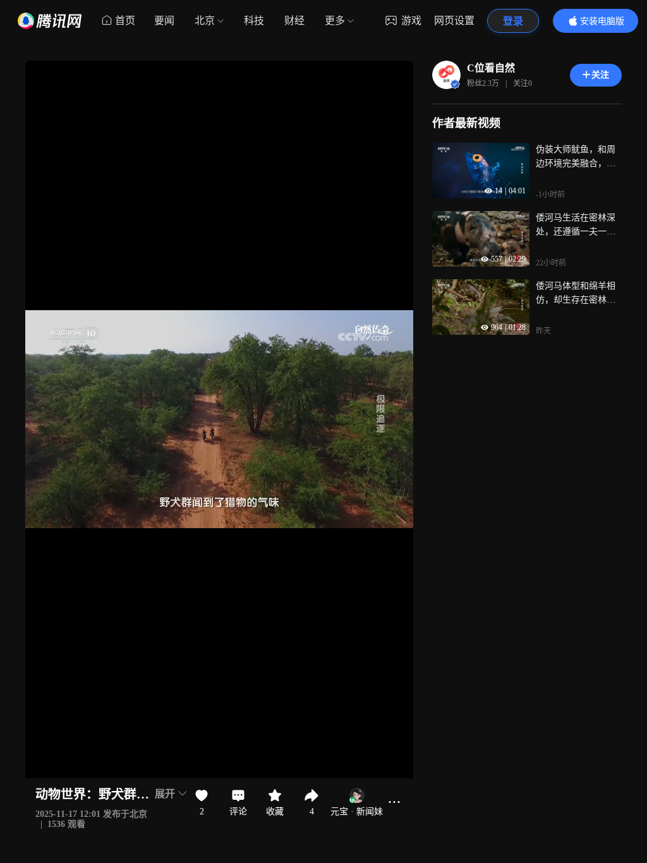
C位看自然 (491, 68)
